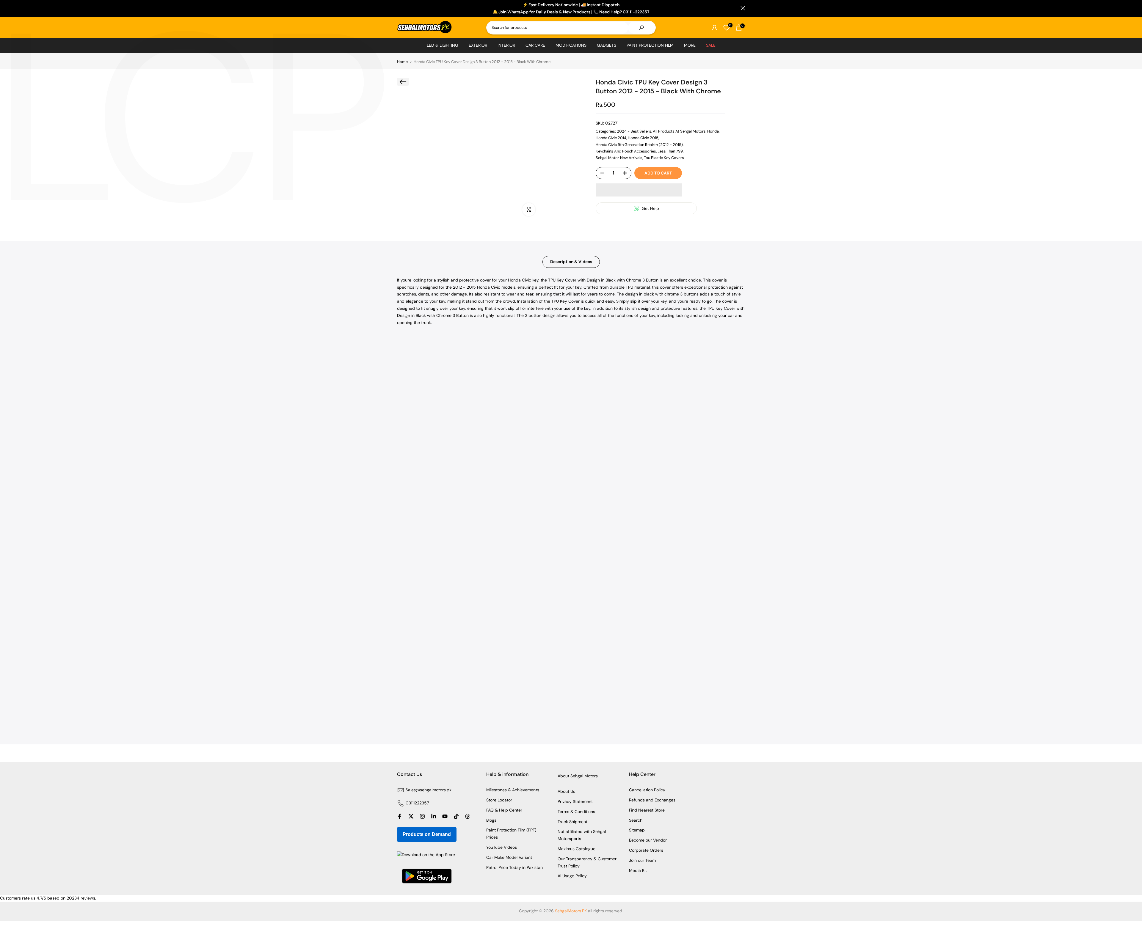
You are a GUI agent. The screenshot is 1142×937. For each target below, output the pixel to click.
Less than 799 (670, 151)
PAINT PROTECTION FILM (650, 45)
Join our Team (642, 860)
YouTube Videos (501, 847)
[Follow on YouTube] (445, 816)
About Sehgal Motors (578, 776)
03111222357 (417, 803)
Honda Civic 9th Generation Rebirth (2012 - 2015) (639, 144)
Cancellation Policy (647, 790)
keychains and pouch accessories (626, 151)
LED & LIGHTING (442, 45)
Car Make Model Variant (509, 857)
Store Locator (499, 800)
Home (402, 62)
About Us (566, 791)
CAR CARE (535, 45)
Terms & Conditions (576, 811)
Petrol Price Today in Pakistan (514, 867)
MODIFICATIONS (571, 45)
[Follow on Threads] (467, 816)
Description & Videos (571, 261)
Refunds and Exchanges (652, 800)
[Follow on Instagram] (422, 816)
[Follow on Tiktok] (456, 816)
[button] (639, 189)
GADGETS (606, 45)
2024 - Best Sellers (634, 131)
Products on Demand (427, 834)
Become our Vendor (648, 840)
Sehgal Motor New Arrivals (619, 157)
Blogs (491, 820)
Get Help (650, 208)
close (399, 8)
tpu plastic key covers (664, 157)
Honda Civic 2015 (643, 137)
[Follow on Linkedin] (433, 816)
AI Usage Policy (572, 875)
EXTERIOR (478, 45)
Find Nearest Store (647, 810)
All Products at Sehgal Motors (679, 131)
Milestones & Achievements (512, 790)
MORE (690, 45)
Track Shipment (572, 821)
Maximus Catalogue (576, 848)
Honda (713, 131)
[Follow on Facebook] (399, 816)
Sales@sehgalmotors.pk (428, 790)
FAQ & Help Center (504, 810)
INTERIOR (506, 45)
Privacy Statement (575, 801)
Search (635, 820)
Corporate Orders (646, 850)
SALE (711, 45)
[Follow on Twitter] (411, 816)
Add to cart (658, 173)
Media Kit (638, 870)
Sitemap (637, 830)
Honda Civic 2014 (611, 137)
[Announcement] (571, 8)
